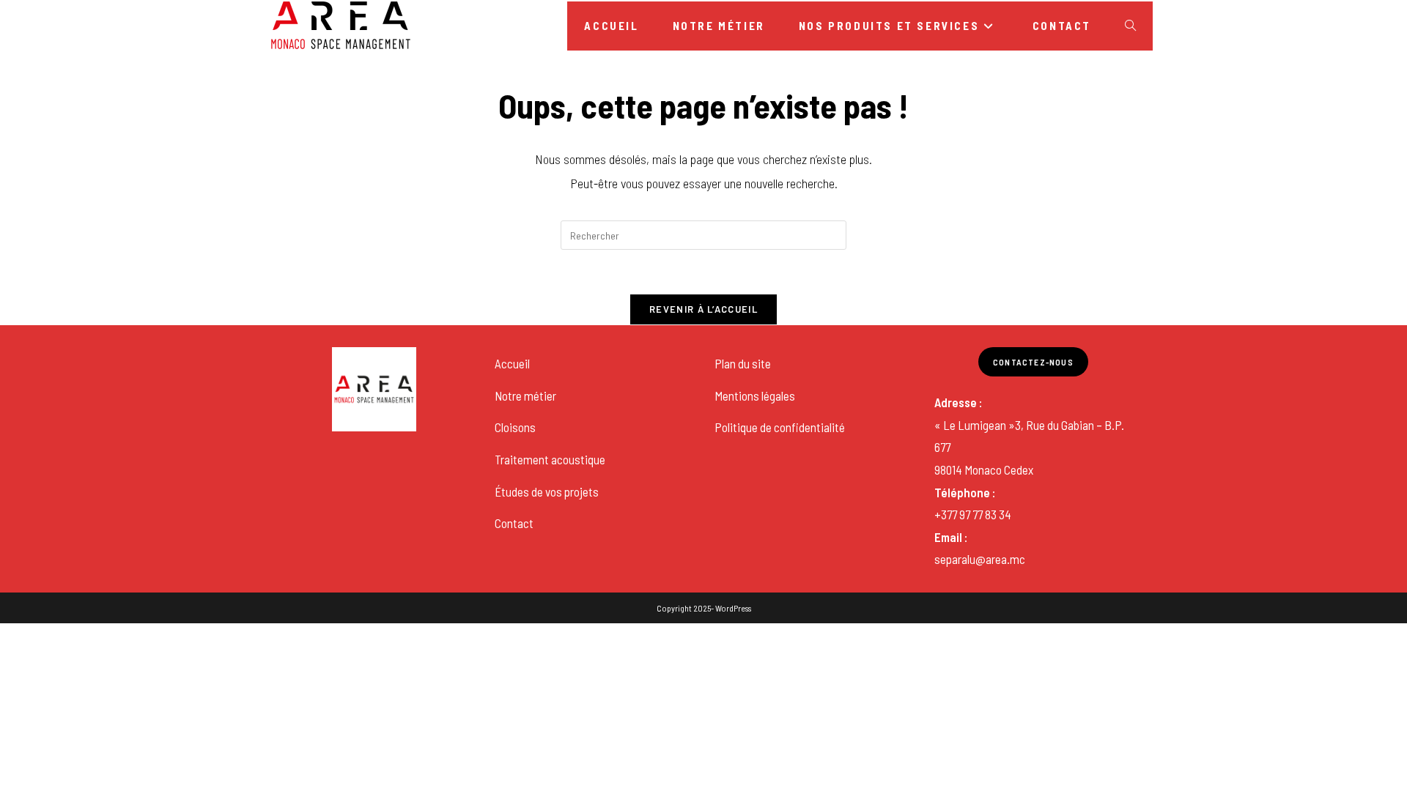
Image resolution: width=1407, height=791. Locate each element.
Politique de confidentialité (779, 427)
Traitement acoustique (550, 459)
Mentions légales (754, 395)
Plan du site (742, 363)
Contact (514, 523)
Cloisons (515, 427)
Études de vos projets (547, 491)
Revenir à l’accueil (703, 309)
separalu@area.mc (979, 559)
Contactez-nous (1033, 362)
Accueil (512, 363)
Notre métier (525, 395)
